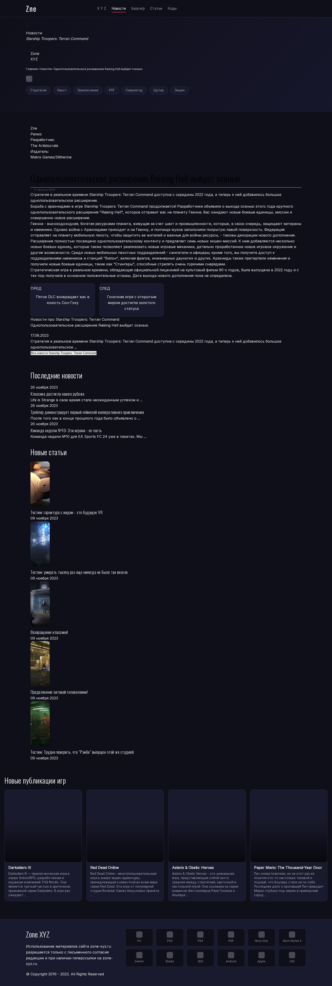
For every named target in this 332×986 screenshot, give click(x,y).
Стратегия (38, 90)
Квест (62, 90)
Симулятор (134, 90)
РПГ (112, 90)
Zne (31, 8)
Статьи (156, 8)
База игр (138, 8)
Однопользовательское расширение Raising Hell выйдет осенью (89, 325)
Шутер (159, 90)
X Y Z (101, 8)
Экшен (180, 90)
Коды (172, 8)
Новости (119, 8)
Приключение (87, 90)
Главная (31, 69)
